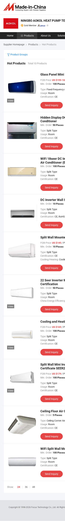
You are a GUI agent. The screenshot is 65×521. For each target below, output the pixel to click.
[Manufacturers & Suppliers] (25, 7)
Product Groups (19, 54)
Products (29, 35)
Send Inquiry (51, 105)
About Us (46, 35)
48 (33, 487)
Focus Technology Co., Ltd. (44, 507)
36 (26, 487)
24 (18, 487)
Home (10, 35)
